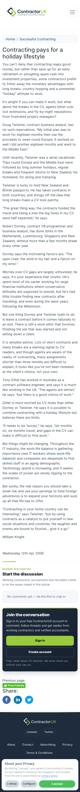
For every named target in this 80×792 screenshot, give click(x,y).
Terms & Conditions (39, 752)
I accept (57, 784)
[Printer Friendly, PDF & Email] (13, 685)
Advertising (47, 744)
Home (10, 39)
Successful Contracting (37, 39)
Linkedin (32, 732)
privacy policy (50, 775)
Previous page (13, 680)
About (11, 744)
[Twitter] (29, 699)
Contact (27, 744)
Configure (29, 783)
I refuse (12, 783)
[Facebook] (6, 699)
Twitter (48, 732)
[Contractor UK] (25, 12)
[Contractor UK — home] (40, 721)
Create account (40, 652)
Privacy (67, 744)
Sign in (40, 640)
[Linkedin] (18, 699)
